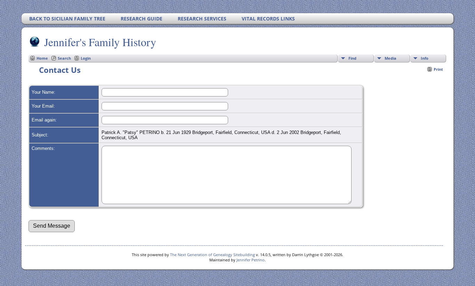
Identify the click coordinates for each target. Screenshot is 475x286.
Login (86, 58)
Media (390, 58)
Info (424, 58)
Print (438, 69)
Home (42, 58)
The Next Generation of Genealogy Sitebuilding (212, 254)
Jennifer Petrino (250, 259)
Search (64, 58)
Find (352, 58)
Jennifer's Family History (100, 41)
